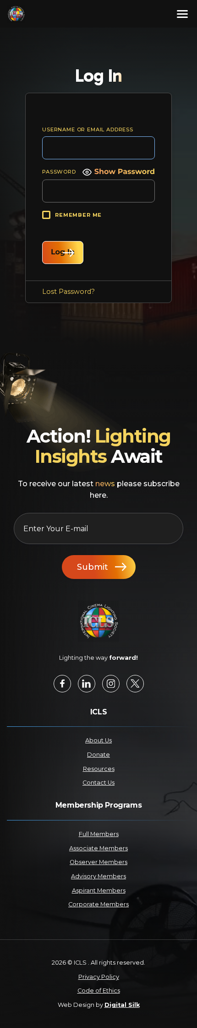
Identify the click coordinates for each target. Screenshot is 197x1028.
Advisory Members (98, 876)
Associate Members (98, 848)
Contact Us (98, 782)
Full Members (99, 834)
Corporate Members (98, 904)
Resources (99, 768)
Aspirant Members (99, 890)
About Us (98, 740)
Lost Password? (68, 291)
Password (59, 172)
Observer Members (98, 862)
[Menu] (182, 14)
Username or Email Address (87, 129)
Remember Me (78, 215)
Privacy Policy (98, 976)
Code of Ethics (98, 990)
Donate (98, 754)
